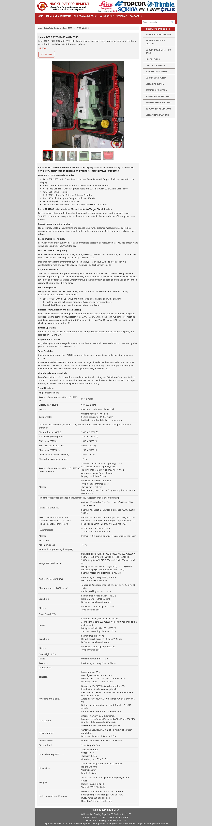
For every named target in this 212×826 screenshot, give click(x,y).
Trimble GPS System (156, 90)
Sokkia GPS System (156, 77)
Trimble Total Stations (159, 102)
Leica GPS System (155, 84)
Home (40, 16)
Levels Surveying (155, 65)
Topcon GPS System (156, 71)
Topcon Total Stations (158, 108)
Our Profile (107, 16)
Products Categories (158, 29)
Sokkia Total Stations (158, 96)
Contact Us (136, 16)
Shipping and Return (85, 16)
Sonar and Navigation (158, 34)
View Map (122, 16)
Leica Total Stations (52, 28)
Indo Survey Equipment (79, 823)
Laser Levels (153, 59)
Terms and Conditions (58, 16)
